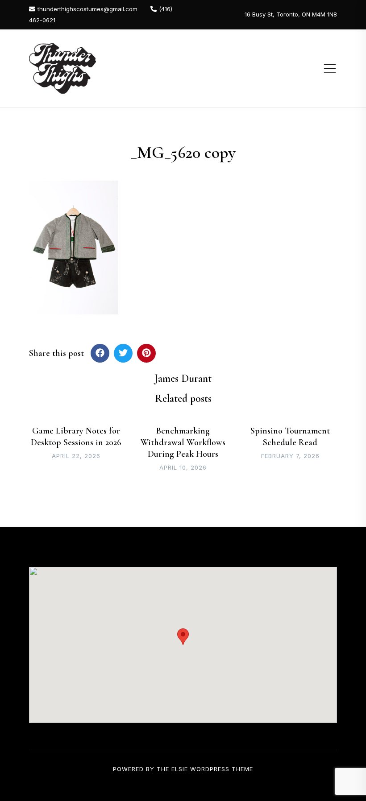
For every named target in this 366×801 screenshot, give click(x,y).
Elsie (179, 768)
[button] (183, 636)
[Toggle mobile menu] (330, 68)
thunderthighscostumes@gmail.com (87, 8)
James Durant (183, 378)
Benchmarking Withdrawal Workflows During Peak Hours (183, 442)
